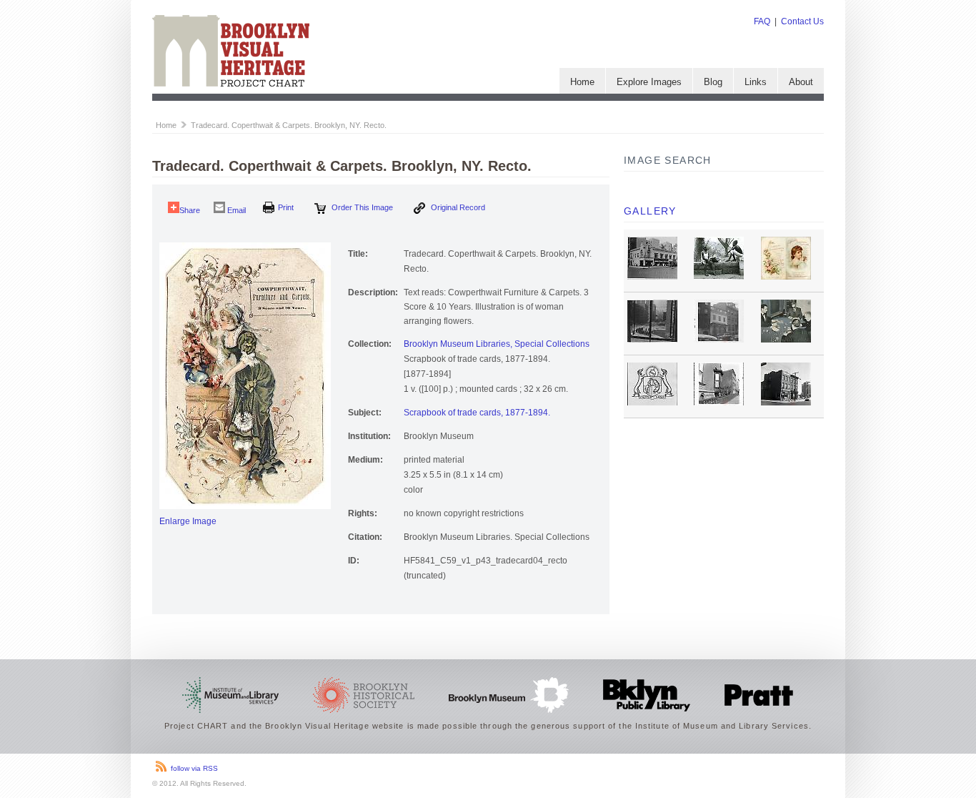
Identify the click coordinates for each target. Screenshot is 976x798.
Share (189, 210)
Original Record (457, 207)
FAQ (762, 21)
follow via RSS (194, 768)
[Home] (230, 84)
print (286, 207)
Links (756, 82)
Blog (713, 82)
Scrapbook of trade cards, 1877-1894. (477, 413)
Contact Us (802, 21)
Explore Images (649, 82)
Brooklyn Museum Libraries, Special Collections (496, 344)
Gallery (650, 211)
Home (582, 82)
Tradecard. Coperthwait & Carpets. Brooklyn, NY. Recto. (289, 125)
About (801, 82)
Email (235, 210)
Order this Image (361, 207)
